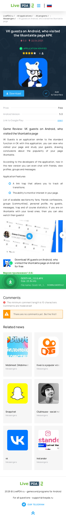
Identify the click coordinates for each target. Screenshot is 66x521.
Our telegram (36, 504)
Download (15, 93)
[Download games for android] (22, 5)
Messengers (8, 18)
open (60, 120)
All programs (41, 15)
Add (57, 93)
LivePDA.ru (8, 15)
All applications (24, 15)
